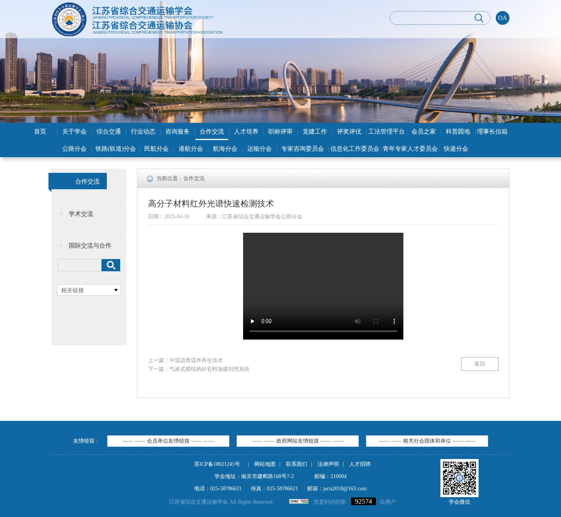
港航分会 (191, 148)
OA (502, 17)
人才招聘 (360, 464)
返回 (479, 364)
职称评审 (280, 131)
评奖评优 (349, 131)
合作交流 (212, 131)
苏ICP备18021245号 (217, 464)
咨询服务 (177, 131)
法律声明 (328, 464)
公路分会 (74, 148)
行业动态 (143, 131)
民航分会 (156, 148)
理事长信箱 (492, 131)
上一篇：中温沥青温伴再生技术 (185, 360)
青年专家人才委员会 (410, 148)
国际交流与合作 (90, 245)
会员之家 (423, 131)
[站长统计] (298, 502)
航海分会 (225, 148)
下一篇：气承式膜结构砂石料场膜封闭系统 (199, 369)
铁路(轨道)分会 (115, 148)
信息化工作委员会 (354, 148)
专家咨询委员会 (302, 148)
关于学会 (74, 131)
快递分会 (456, 148)
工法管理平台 (386, 131)
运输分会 (259, 148)
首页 (40, 131)
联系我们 (296, 464)
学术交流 (81, 214)
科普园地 (458, 131)
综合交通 (109, 131)
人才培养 (246, 131)
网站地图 (265, 464)
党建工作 (315, 131)
